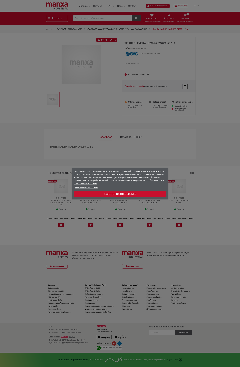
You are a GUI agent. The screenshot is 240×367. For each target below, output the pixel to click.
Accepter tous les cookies (120, 194)
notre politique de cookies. (85, 183)
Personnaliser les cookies (86, 187)
